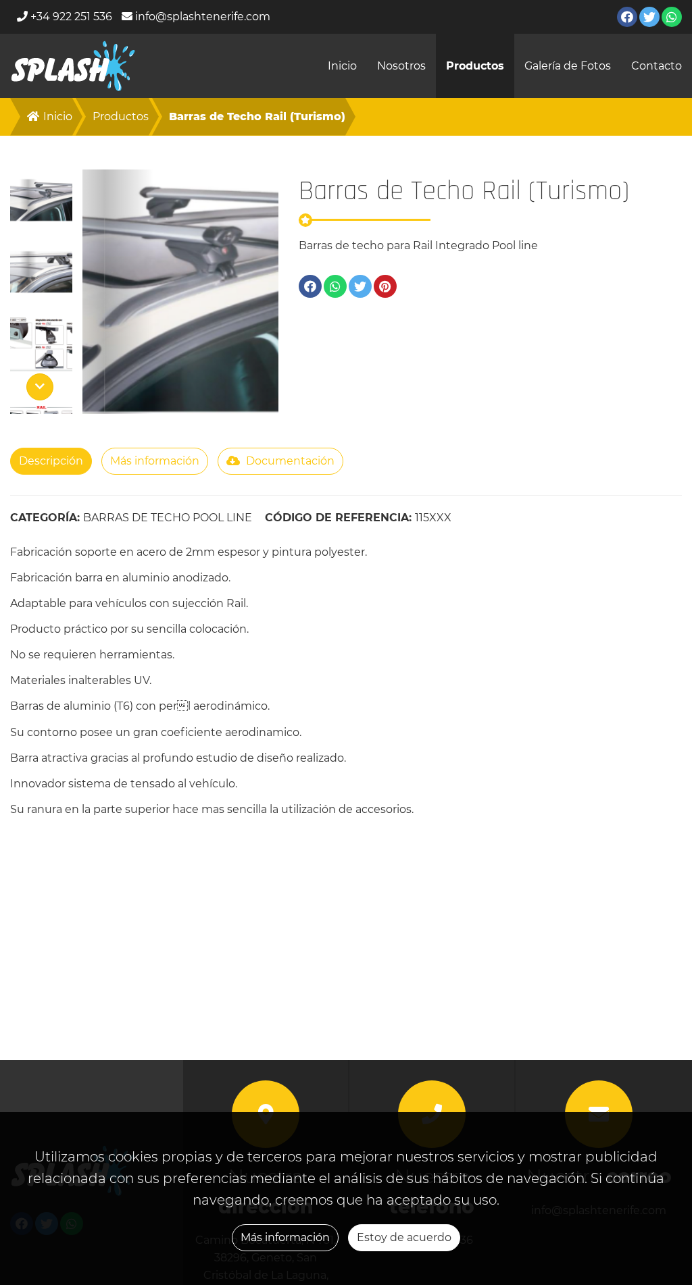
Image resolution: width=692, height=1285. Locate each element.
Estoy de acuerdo (404, 1237)
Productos (475, 65)
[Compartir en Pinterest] (385, 286)
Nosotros (401, 65)
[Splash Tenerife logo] (73, 66)
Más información (285, 1237)
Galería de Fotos (567, 65)
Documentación (289, 460)
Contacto (656, 65)
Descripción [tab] (51, 460)
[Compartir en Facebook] (310, 286)
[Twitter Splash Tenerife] (649, 17)
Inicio (342, 65)
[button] (41, 200)
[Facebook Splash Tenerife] (627, 17)
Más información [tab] (154, 460)
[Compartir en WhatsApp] (335, 286)
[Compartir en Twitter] (360, 286)
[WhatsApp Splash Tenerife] (672, 17)
